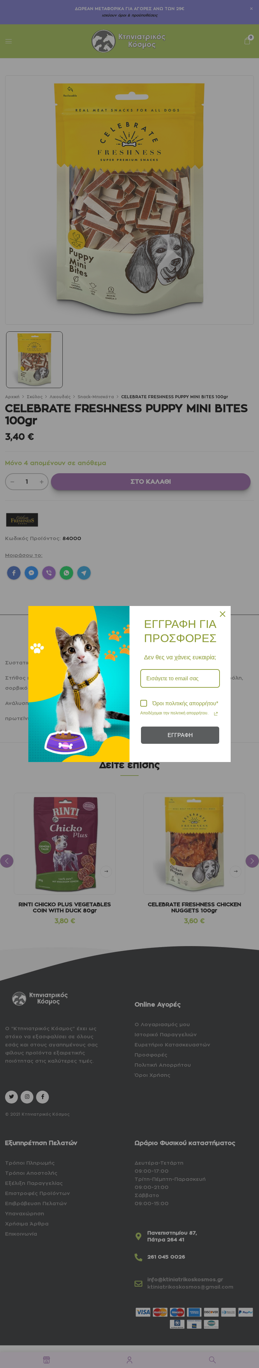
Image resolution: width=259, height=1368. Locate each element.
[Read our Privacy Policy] (216, 714)
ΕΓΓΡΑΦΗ (180, 735)
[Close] (222, 614)
